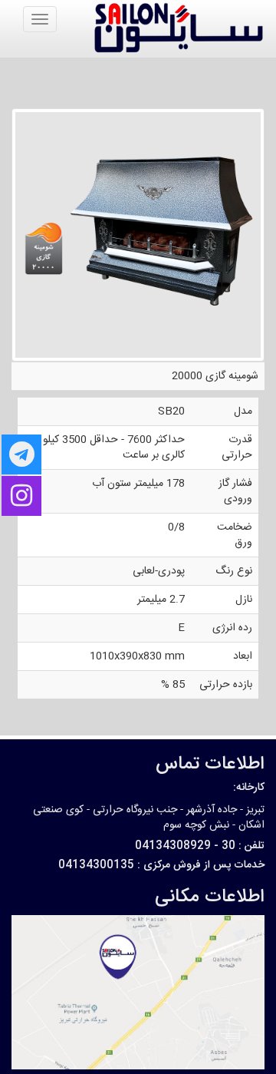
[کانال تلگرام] (21, 454)
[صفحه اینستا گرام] (21, 496)
